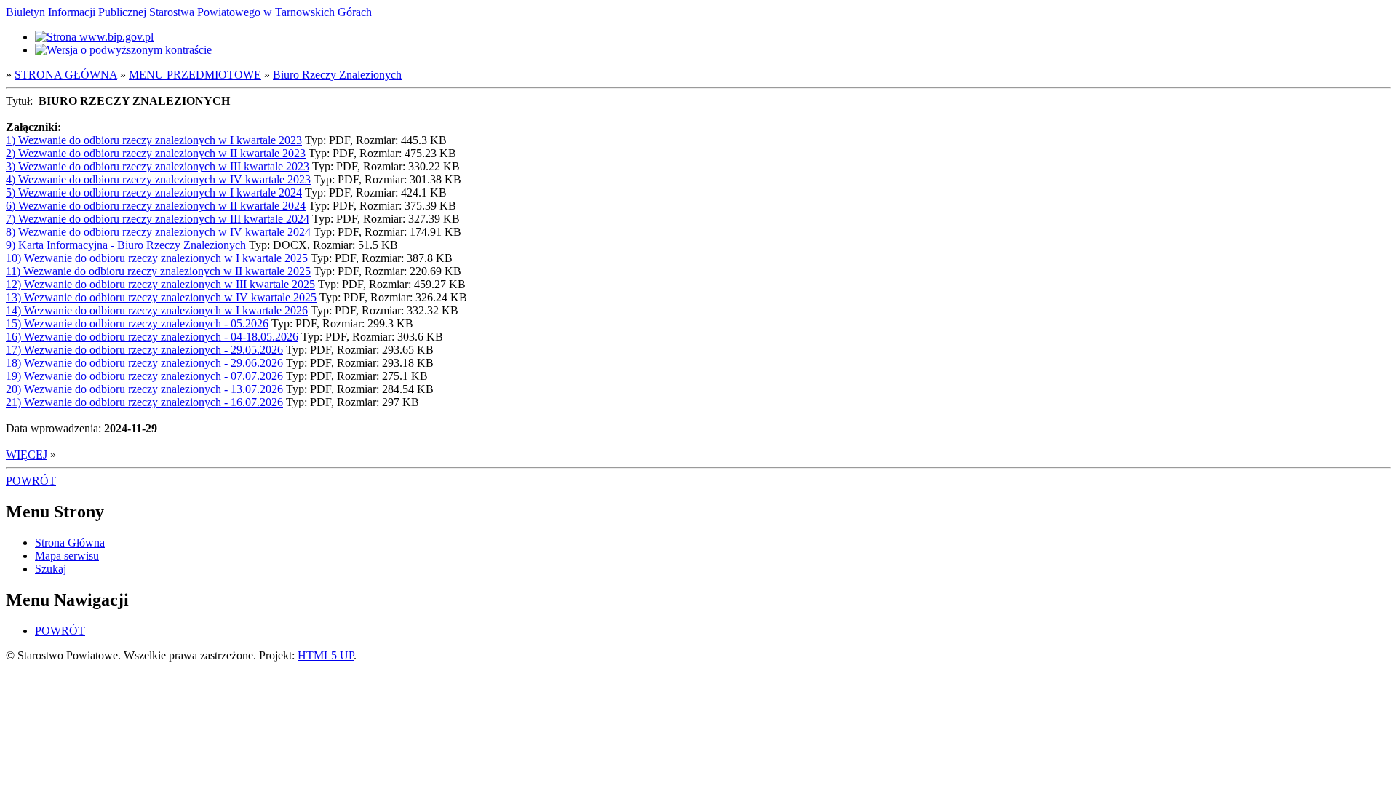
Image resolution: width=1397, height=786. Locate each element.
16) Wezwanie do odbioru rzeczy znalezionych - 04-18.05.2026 (152, 336)
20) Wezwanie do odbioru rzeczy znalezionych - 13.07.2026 (144, 389)
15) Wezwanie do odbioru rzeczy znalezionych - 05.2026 (137, 323)
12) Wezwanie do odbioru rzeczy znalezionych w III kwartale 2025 (160, 284)
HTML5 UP (326, 655)
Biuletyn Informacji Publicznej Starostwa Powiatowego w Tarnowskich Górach (189, 12)
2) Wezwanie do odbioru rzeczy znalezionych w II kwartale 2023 (156, 153)
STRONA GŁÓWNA (66, 74)
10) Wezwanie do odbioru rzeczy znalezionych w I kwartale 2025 (157, 258)
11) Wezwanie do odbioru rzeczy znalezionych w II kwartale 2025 (158, 271)
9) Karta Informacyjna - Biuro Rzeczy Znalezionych (126, 245)
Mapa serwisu (67, 555)
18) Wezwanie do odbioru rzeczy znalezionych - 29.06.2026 (144, 363)
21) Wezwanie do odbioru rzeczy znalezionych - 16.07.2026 (144, 402)
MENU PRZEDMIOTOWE (195, 74)
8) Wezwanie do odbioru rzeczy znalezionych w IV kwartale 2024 (158, 232)
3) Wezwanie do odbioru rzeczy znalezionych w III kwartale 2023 (157, 166)
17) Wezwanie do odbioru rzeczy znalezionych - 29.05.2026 (144, 350)
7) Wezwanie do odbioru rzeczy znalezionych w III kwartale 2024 (157, 219)
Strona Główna (70, 542)
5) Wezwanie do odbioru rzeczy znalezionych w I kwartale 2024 (154, 192)
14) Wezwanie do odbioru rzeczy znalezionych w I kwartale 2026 (157, 310)
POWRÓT (31, 481)
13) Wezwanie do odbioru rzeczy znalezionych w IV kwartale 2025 (161, 297)
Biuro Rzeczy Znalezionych (337, 74)
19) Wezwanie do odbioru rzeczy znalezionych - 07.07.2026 (144, 376)
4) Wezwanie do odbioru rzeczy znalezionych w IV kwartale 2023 (158, 179)
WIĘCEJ (26, 454)
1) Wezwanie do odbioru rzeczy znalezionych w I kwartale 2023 (154, 140)
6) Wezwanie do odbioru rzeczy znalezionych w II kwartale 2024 (156, 205)
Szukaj (50, 569)
